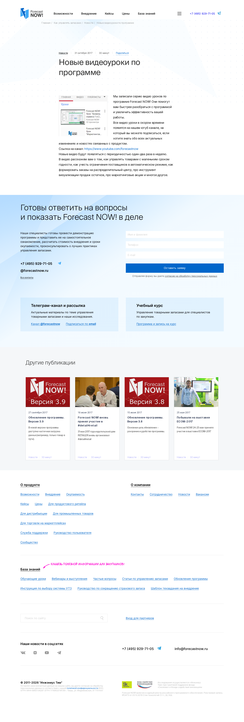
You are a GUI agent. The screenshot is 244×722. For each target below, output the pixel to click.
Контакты (137, 494)
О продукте (30, 485)
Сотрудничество (161, 494)
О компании (140, 485)
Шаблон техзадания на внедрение (175, 588)
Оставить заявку (175, 268)
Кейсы (109, 13)
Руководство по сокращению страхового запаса (111, 588)
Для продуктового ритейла (67, 504)
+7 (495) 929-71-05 (202, 13)
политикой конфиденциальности (82, 688)
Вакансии (202, 494)
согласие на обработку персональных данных (191, 276)
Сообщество (29, 542)
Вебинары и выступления (69, 578)
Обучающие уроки (33, 578)
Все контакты (26, 277)
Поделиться (122, 53)
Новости (88, 22)
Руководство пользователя (72, 532)
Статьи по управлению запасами (145, 578)
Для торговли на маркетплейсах (43, 523)
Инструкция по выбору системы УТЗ (46, 588)
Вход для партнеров (140, 618)
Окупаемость (75, 494)
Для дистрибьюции (33, 513)
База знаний (146, 13)
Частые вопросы (104, 578)
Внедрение (89, 13)
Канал (45, 324)
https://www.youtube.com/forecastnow (111, 149)
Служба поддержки (34, 532)
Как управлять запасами (67, 22)
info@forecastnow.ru (191, 649)
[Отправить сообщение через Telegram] (219, 13)
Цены (126, 13)
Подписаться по (81, 324)
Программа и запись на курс (156, 324)
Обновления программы (191, 578)
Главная (45, 22)
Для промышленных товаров (73, 513)
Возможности (63, 13)
